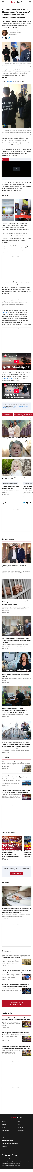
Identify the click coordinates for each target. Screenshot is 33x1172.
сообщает (10, 81)
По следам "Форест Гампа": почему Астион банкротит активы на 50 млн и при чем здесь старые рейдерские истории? (16, 1020)
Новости (4, 1124)
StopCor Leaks (7, 1013)
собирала (4, 312)
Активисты (4, 1146)
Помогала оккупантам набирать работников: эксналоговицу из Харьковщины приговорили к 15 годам (16, 640)
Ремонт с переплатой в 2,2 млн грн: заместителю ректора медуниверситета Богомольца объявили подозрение (14, 710)
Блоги (18, 1124)
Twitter (4, 408)
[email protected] (15, 1165)
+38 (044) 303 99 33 (16, 1005)
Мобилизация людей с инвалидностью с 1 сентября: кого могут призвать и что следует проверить (16, 764)
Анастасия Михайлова (14, 31)
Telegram (16, 406)
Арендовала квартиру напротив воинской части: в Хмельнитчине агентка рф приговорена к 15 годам (15, 603)
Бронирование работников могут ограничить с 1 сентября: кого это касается (16, 957)
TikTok (14, 408)
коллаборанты (18, 414)
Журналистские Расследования (10, 1143)
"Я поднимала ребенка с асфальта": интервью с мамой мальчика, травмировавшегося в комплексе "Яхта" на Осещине (16, 910)
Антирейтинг (20, 1130)
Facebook (21, 406)
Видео (18, 1121)
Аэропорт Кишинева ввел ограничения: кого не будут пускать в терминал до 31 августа (16, 777)
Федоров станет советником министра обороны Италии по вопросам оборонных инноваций (15, 567)
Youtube (26, 406)
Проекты (4, 1121)
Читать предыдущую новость (9, 483)
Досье (3, 1127)
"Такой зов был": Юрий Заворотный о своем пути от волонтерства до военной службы (16, 791)
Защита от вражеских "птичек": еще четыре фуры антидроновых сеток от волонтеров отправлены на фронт (12, 854)
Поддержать (17, 873)
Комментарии (9, 503)
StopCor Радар (5, 1130)
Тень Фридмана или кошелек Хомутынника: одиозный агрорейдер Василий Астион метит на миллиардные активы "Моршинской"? (16, 1034)
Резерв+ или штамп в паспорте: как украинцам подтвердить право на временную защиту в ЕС (16, 971)
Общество (9, 6)
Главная (4, 6)
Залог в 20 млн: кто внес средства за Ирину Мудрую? (15, 675)
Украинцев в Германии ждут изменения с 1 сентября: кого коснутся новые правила (15, 985)
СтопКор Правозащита (7, 1140)
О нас (3, 1137)
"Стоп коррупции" (7, 378)
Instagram (9, 408)
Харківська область (7, 414)
